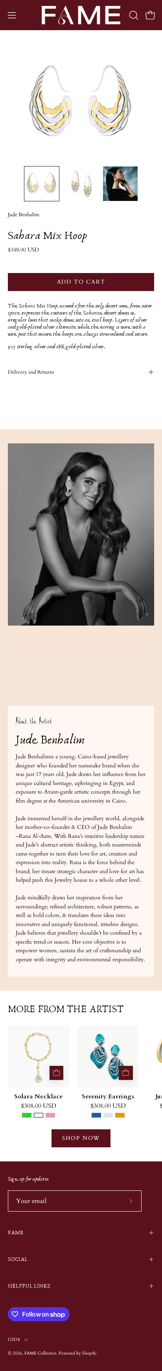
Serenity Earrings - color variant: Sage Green (108, 1115)
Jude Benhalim (23, 215)
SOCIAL (18, 1259)
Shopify (89, 1353)
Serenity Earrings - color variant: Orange (120, 1115)
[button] (132, 15)
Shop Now (81, 1138)
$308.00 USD (38, 1106)
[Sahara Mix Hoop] (41, 183)
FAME (16, 1232)
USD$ (14, 1339)
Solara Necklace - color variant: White (38, 1115)
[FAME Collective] (81, 15)
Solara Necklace (38, 1097)
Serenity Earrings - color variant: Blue (96, 1115)
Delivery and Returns (31, 372)
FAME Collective (40, 1353)
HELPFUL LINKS (29, 1286)
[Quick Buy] (57, 1073)
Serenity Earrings (108, 1097)
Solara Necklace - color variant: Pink (50, 1115)
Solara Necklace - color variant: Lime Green (26, 1115)
